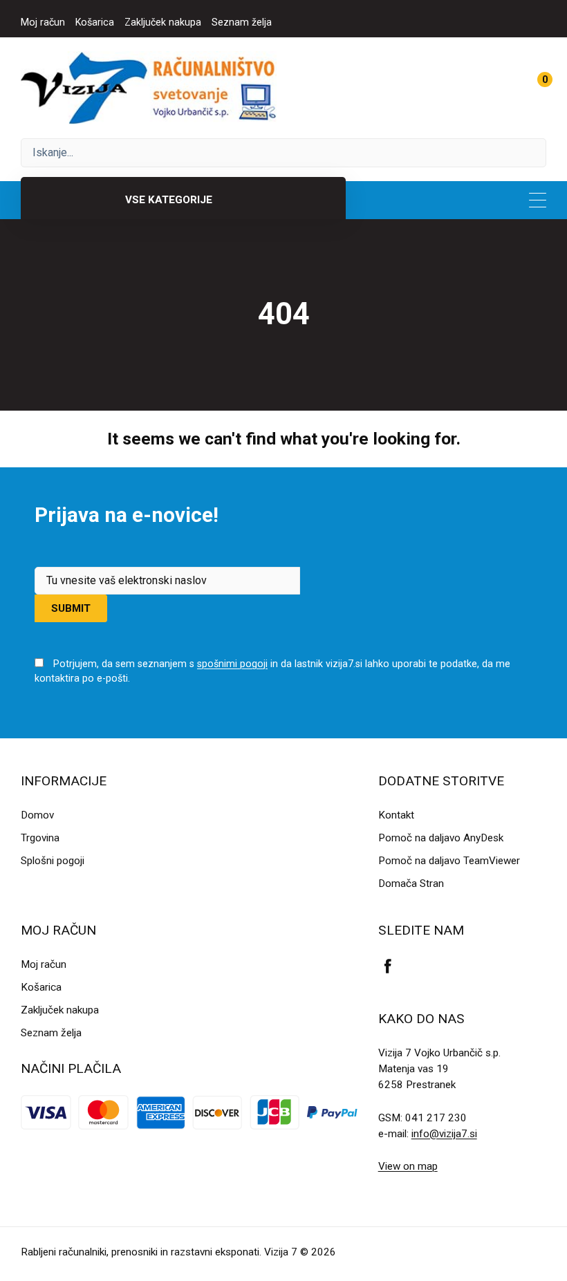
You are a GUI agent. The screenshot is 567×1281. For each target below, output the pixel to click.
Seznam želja (242, 22)
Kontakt (396, 815)
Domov (37, 815)
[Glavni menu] (537, 200)
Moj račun (43, 22)
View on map (408, 1166)
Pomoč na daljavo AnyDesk (440, 838)
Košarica (94, 22)
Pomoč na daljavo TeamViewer (449, 860)
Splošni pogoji (52, 860)
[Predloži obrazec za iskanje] (283, 152)
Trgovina (40, 838)
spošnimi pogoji (232, 663)
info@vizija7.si (444, 1134)
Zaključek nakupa (162, 22)
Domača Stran (411, 883)
